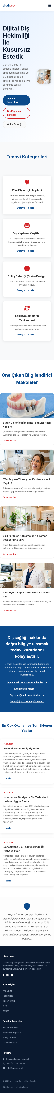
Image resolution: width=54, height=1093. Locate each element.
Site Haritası (8, 1087)
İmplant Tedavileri (12, 100)
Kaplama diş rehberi (25, 688)
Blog (5, 1005)
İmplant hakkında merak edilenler (25, 682)
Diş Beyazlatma (10, 1042)
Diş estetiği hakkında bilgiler (25, 695)
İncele (7, 778)
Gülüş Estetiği (14, 124)
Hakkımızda (8, 996)
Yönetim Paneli (22, 1087)
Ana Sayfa (7, 991)
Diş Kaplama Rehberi (14, 113)
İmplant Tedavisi (10, 1027)
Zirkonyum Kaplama (12, 1032)
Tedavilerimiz (9, 1001)
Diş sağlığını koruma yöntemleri (27, 701)
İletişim (6, 1011)
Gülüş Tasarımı (9, 1037)
